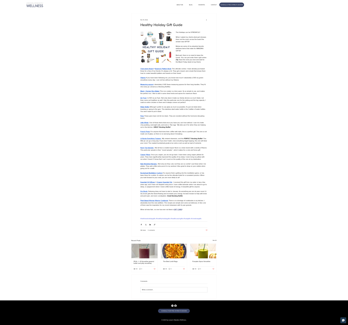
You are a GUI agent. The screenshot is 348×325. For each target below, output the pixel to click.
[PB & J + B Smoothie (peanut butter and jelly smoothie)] (144, 251)
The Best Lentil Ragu (170, 261)
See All (215, 240)
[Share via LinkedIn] (150, 224)
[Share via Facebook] (141, 224)
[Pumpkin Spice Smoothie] (203, 251)
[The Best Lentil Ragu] (174, 251)
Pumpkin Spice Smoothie (201, 261)
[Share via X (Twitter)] (146, 224)
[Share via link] (154, 224)
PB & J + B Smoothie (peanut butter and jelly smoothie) (144, 262)
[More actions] (206, 20)
